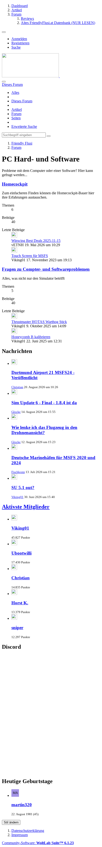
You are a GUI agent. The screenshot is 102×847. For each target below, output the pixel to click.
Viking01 (17, 497)
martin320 (21, 804)
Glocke (16, 412)
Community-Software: (38, 843)
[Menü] (4, 32)
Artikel (16, 110)
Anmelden (19, 39)
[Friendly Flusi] (31, 76)
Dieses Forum (21, 101)
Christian (17, 387)
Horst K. (19, 602)
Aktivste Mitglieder (26, 507)
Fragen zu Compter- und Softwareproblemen (46, 269)
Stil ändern (11, 822)
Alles (15, 93)
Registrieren (20, 43)
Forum (16, 114)
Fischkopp (18, 472)
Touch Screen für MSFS (29, 256)
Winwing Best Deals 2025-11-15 (35, 241)
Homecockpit (15, 184)
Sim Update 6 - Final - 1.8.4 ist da (44, 402)
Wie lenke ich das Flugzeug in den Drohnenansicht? (44, 430)
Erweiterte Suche (24, 127)
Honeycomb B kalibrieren (30, 337)
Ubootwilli (21, 553)
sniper (17, 627)
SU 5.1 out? (22, 487)
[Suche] (4, 81)
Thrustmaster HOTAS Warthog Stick (39, 322)
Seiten (16, 118)
